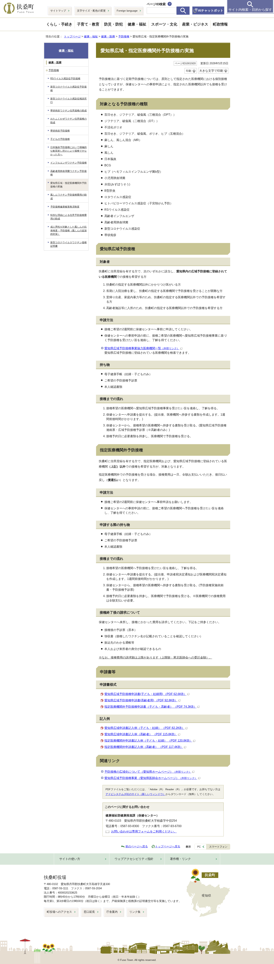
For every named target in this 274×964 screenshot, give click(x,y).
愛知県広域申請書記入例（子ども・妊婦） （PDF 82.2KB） (144, 727)
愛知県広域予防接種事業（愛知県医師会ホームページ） (150, 778)
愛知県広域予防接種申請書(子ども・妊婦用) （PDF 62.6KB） (145, 694)
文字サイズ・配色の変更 (91, 10)
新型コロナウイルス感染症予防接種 (68, 88)
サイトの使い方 (69, 858)
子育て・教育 (88, 24)
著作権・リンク (180, 858)
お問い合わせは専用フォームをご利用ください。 (144, 831)
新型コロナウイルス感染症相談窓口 (68, 100)
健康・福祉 (137, 24)
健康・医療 (108, 36)
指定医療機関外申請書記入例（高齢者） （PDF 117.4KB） (143, 746)
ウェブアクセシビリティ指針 (134, 858)
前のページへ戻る (136, 846)
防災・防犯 (113, 24)
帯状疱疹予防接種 (60, 130)
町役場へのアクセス (59, 911)
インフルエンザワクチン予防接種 (68, 162)
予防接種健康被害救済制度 (64, 206)
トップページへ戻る (167, 846)
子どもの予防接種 (60, 139)
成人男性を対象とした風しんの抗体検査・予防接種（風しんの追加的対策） (68, 230)
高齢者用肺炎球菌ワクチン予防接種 (68, 173)
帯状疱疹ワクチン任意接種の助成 (68, 110)
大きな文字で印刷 (211, 70)
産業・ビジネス (195, 24)
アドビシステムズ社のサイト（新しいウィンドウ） (135, 794)
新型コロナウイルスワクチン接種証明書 (68, 244)
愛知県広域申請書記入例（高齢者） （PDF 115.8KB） (140, 734)
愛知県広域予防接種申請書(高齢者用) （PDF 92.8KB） (140, 700)
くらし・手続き (59, 24)
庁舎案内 (112, 911)
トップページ (72, 36)
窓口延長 (89, 911)
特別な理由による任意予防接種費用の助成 (68, 217)
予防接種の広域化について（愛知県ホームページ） (147, 771)
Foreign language (127, 10)
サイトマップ (58, 10)
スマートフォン (218, 846)
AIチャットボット (210, 10)
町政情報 (220, 24)
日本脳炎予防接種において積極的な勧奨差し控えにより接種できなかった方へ (68, 151)
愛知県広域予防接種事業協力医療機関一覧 (141, 348)
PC (199, 846)
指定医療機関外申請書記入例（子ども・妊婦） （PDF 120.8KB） (148, 740)
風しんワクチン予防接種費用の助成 (68, 196)
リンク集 (135, 911)
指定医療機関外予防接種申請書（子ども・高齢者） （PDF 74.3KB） (150, 706)
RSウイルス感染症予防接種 (65, 78)
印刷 (188, 70)
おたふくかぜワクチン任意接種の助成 (68, 120)
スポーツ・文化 (164, 24)
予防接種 (123, 36)
